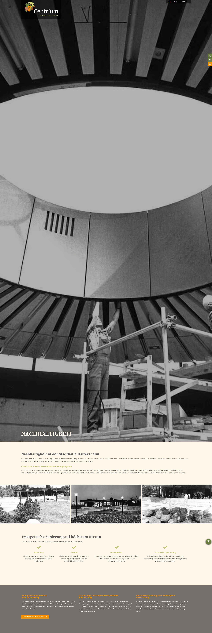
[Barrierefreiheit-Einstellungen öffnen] (208, 541)
